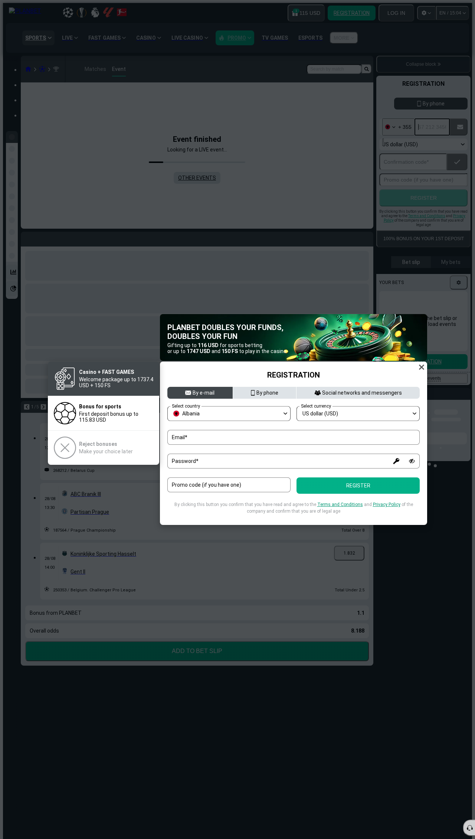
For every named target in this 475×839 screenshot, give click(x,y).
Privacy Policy (386, 504)
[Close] (421, 367)
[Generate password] (396, 461)
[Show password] (412, 461)
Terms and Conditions (340, 504)
